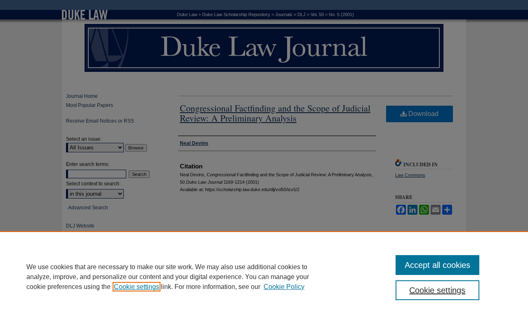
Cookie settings (136, 286)
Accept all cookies (437, 265)
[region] (264, 276)
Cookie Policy (284, 286)
